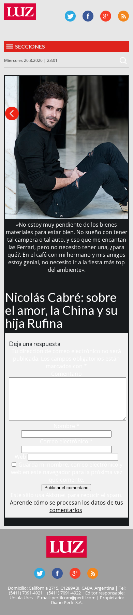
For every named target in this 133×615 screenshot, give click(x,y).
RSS (123, 16)
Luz (20, 11)
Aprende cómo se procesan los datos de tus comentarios (66, 506)
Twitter (70, 16)
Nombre (66, 426)
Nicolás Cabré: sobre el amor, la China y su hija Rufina (61, 310)
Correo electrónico (66, 441)
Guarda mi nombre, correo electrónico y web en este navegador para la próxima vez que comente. (67, 472)
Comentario (66, 373)
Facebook (88, 16)
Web (20, 456)
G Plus (105, 16)
